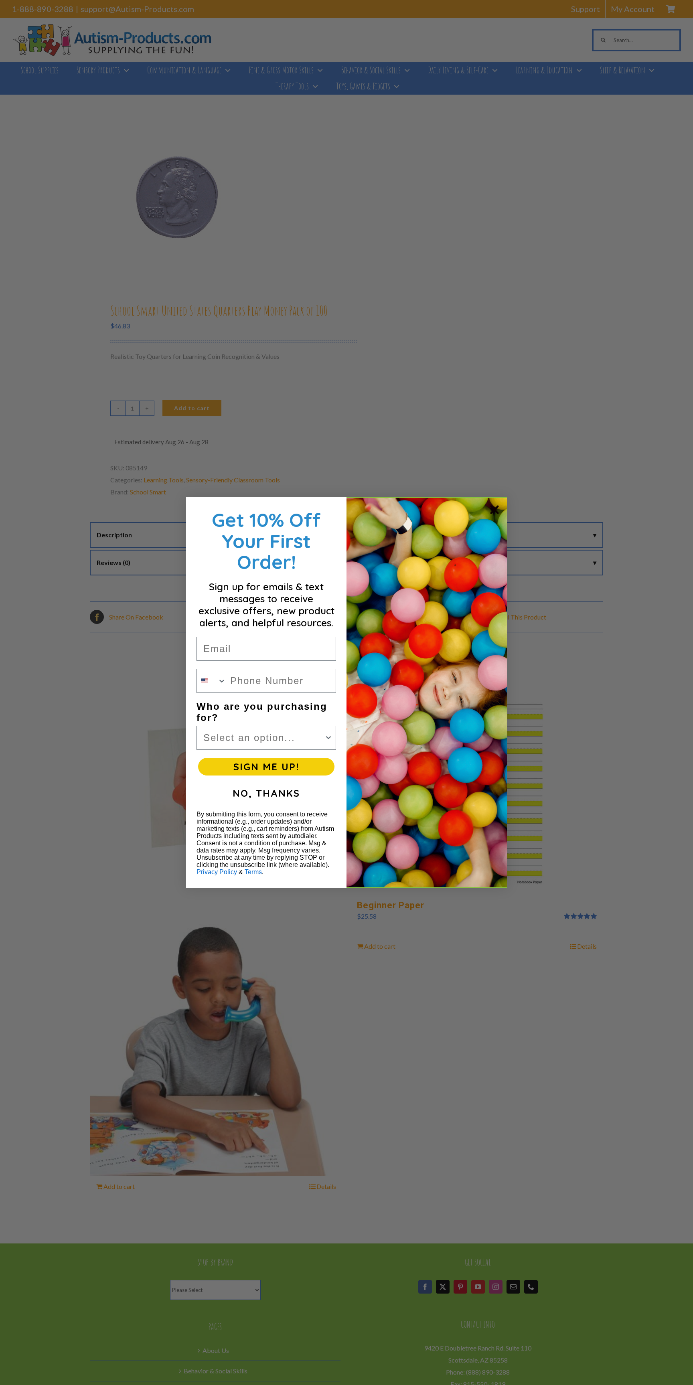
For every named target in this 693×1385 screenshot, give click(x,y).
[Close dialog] (494, 509)
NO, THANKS (266, 793)
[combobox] (211, 680)
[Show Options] (328, 737)
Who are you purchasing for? (262, 712)
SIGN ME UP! (266, 767)
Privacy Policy (217, 872)
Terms (253, 872)
